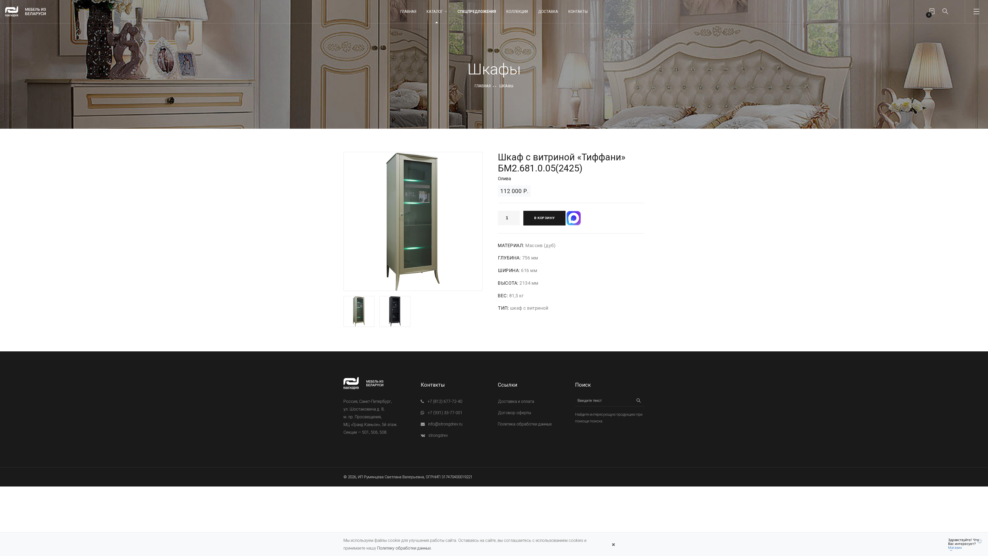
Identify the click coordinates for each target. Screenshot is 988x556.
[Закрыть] (613, 544)
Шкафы (506, 86)
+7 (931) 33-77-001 (445, 412)
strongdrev (438, 435)
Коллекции (517, 12)
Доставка (548, 12)
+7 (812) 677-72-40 (444, 401)
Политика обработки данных (525, 424)
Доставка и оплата (516, 401)
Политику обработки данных (404, 548)
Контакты (578, 12)
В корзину (544, 218)
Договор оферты (514, 412)
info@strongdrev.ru (445, 424)
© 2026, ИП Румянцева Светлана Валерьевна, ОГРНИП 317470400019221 (407, 477)
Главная (408, 12)
